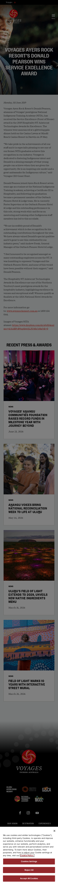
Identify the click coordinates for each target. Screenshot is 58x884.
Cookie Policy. (27, 855)
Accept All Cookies (29, 878)
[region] (29, 855)
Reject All (29, 870)
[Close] (54, 831)
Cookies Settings (29, 861)
